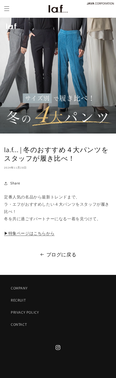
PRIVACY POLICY (25, 312)
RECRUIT (18, 300)
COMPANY (19, 288)
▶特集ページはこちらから (29, 233)
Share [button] (15, 183)
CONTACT (19, 324)
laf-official (63, 374)
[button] (7, 9)
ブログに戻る (61, 254)
